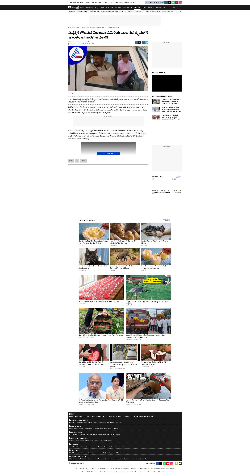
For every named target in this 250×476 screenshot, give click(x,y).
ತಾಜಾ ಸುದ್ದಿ (89, 7)
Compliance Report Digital (161, 468)
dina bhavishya (90, 446)
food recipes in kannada (93, 453)
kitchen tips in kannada (122, 453)
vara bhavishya (100, 446)
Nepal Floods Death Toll (153, 11)
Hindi (120, 2)
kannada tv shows (115, 422)
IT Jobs (144, 459)
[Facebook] (166, 2)
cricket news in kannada (91, 428)
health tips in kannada (107, 453)
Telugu (105, 2)
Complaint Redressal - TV (144, 468)
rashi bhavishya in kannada (77, 446)
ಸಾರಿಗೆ (76, 160)
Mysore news (117, 416)
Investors (172, 468)
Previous (177, 11)
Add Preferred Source (153, 2)
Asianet (75, 463)
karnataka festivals (126, 446)
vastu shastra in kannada (112, 446)
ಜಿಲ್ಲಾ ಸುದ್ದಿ (137, 7)
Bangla (116, 2)
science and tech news (105, 440)
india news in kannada (128, 416)
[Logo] (76, 7)
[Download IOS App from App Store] (180, 463)
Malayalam (72, 2)
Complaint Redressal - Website (126, 468)
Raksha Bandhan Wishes (84, 11)
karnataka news (96, 416)
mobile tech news (92, 440)
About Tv (87, 468)
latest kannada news (85, 416)
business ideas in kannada (113, 434)
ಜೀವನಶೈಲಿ (150, 7)
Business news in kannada (77, 434)
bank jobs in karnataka (97, 459)
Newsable (80, 2)
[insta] (180, 2)
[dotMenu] (164, 7)
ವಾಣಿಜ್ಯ (158, 7)
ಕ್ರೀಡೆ (144, 7)
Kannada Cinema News (76, 422)
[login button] (174, 7)
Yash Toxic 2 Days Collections (102, 11)
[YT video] (176, 2)
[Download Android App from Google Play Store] (176, 463)
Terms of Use (95, 468)
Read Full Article (108, 153)
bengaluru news (107, 416)
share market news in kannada (95, 434)
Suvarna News (87, 42)
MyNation (133, 2)
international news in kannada (144, 416)
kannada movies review (90, 422)
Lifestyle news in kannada (77, 453)
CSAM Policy (112, 468)
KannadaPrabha (96, 2)
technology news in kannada (77, 440)
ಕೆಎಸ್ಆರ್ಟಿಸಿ (83, 160)
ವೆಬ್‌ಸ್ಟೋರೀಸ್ (127, 7)
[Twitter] (169, 2)
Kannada (87, 2)
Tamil (110, 2)
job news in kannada (75, 459)
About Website (79, 468)
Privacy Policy (104, 468)
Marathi (126, 2)
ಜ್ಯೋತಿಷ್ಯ (118, 7)
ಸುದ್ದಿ (96, 7)
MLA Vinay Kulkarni (117, 11)
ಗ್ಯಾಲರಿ (102, 7)
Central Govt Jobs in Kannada (132, 459)
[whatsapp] (173, 2)
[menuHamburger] (177, 7)
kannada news (73, 416)
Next (180, 11)
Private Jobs (86, 459)
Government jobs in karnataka (114, 459)
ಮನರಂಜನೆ (109, 7)
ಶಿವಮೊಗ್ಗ (71, 160)
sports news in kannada (76, 428)
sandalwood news (104, 422)
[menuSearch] (180, 7)
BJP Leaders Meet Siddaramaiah (134, 11)
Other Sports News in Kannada (109, 428)
